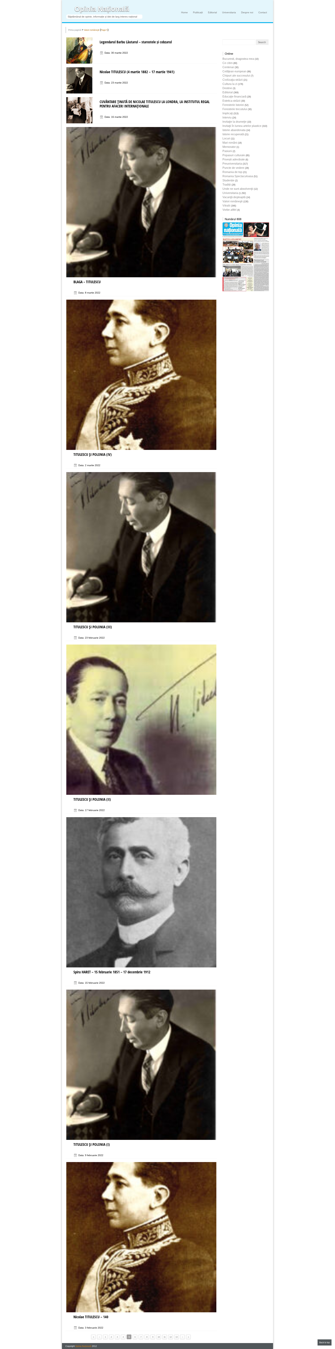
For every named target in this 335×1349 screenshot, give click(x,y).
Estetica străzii (231, 100)
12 (171, 1337)
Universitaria (229, 12)
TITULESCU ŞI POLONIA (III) (92, 626)
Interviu (227, 117)
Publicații (198, 12)
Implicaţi (227, 113)
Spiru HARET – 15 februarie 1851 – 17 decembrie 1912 (111, 972)
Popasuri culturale (233, 155)
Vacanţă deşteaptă (233, 197)
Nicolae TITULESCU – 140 (90, 1316)
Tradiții (226, 184)
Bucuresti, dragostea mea (238, 58)
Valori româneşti (91, 30)
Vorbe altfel (229, 209)
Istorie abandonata (233, 130)
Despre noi (247, 12)
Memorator (229, 146)
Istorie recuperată (233, 134)
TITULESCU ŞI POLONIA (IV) (92, 454)
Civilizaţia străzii (232, 79)
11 (165, 1337)
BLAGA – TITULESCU (87, 281)
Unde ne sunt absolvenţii (237, 188)
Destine (227, 88)
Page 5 (104, 30)
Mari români (229, 142)
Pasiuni (227, 151)
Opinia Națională (102, 9)
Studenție (228, 180)
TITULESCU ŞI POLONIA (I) (91, 1144)
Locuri (226, 138)
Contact (262, 12)
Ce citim (227, 63)
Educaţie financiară (234, 96)
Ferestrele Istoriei (233, 104)
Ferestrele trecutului (234, 109)
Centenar (228, 67)
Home (184, 12)
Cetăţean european (234, 71)
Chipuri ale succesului (236, 75)
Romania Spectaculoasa (237, 176)
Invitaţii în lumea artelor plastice (241, 125)
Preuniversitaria (232, 163)
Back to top (324, 1342)
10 (159, 1337)
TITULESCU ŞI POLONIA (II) (92, 799)
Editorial (212, 12)
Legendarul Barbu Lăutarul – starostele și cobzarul (136, 41)
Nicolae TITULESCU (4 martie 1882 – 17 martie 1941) (137, 71)
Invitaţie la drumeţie (234, 121)
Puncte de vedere (233, 167)
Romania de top (232, 172)
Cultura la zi (229, 83)
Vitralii (226, 205)
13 (177, 1337)
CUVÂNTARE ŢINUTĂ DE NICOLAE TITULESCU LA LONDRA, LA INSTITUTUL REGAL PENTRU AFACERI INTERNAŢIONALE (155, 104)
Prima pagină (74, 30)
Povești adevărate (233, 159)
